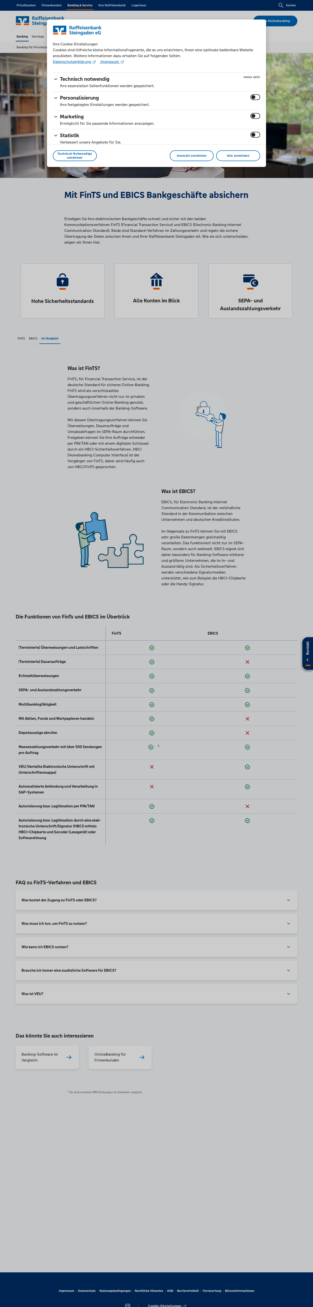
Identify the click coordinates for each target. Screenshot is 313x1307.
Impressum (110, 61)
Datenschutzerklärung (72, 61)
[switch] (255, 97)
